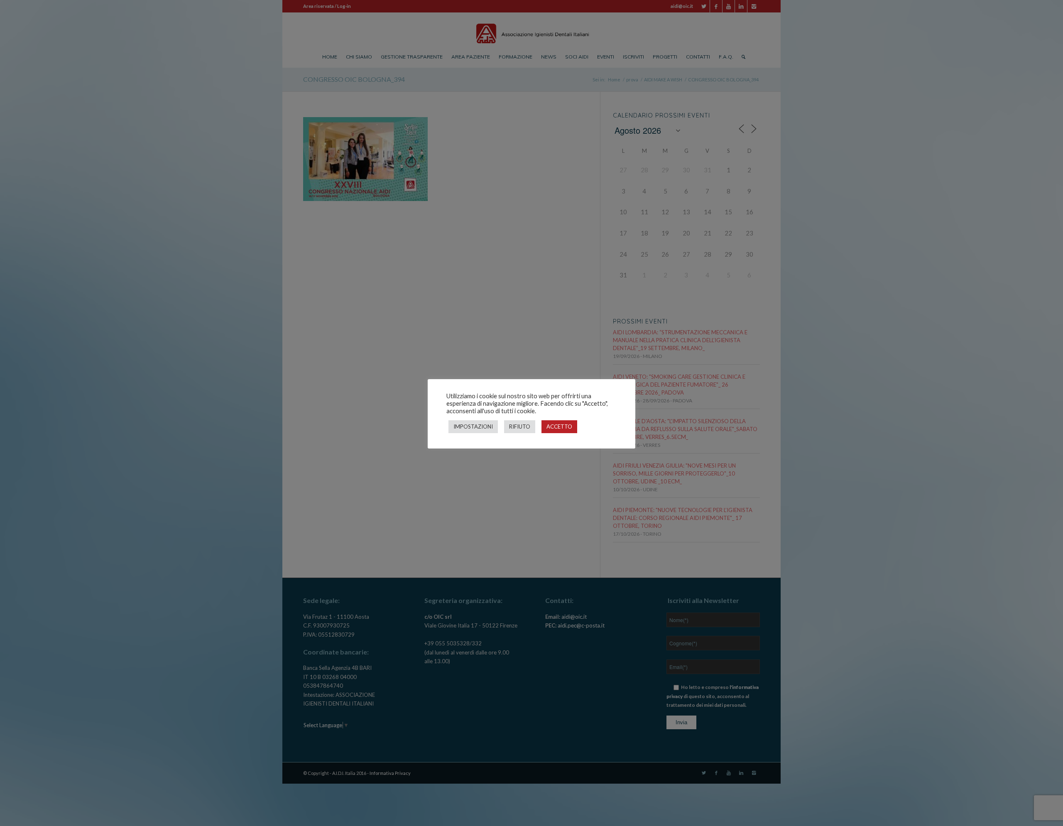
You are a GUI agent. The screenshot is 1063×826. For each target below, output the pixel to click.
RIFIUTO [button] (519, 426)
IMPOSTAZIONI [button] (473, 426)
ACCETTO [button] (559, 426)
